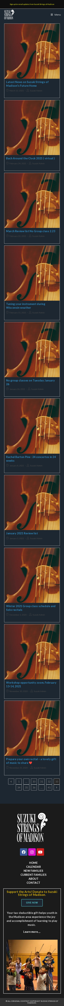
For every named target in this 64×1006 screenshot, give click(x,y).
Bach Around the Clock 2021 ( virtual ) (30, 158)
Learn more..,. (31, 931)
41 (49, 787)
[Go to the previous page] (11, 781)
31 (41, 781)
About (34, 878)
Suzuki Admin (36, 90)
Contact (33, 882)
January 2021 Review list (22, 533)
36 (33, 787)
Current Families (34, 874)
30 (33, 781)
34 (18, 787)
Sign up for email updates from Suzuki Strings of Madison (32, 4)
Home (33, 862)
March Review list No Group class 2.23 (30, 231)
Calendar (33, 866)
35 (26, 787)
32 (49, 781)
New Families (33, 870)
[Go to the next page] (57, 787)
